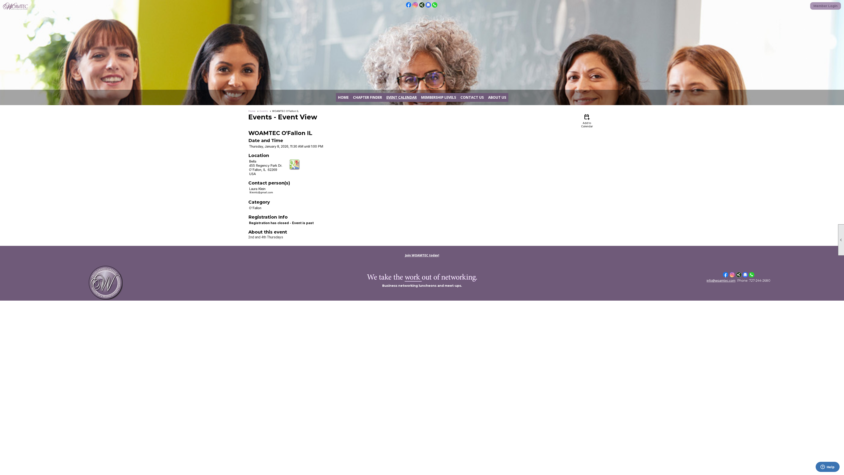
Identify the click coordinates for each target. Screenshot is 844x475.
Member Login (825, 6)
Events (264, 111)
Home (343, 97)
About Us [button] (497, 97)
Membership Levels (438, 97)
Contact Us (472, 97)
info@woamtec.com (721, 280)
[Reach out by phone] (434, 6)
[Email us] (428, 6)
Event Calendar (401, 97)
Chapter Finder (367, 97)
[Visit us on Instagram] (415, 5)
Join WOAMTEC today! (422, 255)
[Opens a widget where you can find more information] (827, 467)
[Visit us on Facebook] (408, 5)
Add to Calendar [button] (587, 120)
